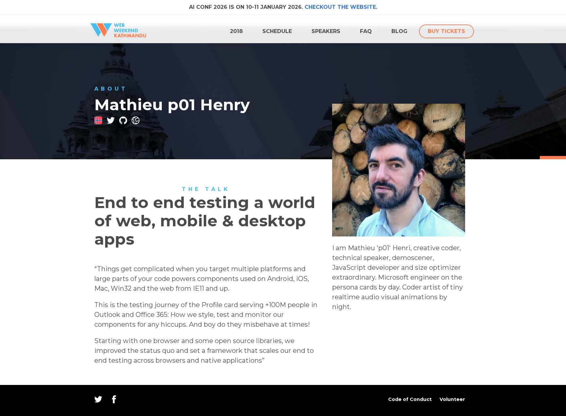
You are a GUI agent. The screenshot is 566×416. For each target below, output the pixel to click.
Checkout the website (340, 7)
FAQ (366, 31)
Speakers (325, 31)
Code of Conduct (410, 399)
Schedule (277, 31)
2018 (236, 31)
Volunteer (452, 399)
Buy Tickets (446, 31)
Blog (399, 31)
